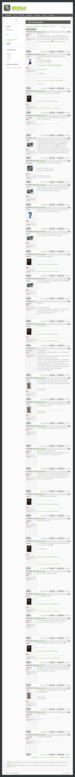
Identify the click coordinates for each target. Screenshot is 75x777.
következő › (62, 757)
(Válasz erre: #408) (40, 449)
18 (56, 757)
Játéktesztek (29, 15)
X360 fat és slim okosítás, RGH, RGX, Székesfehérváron (48, 108)
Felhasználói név (10, 30)
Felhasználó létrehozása (12, 39)
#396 (69, 138)
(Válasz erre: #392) (40, 54)
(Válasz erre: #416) (40, 641)
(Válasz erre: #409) (40, 471)
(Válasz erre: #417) (40, 665)
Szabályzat (51, 15)
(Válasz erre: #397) (40, 185)
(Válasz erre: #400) (40, 254)
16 (52, 757)
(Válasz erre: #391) (40, 32)
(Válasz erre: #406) (40, 402)
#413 (69, 541)
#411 (69, 494)
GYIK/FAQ (21, 15)
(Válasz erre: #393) (40, 91)
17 (54, 757)
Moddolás (38, 19)
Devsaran (68, 773)
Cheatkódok (37, 15)
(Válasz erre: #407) (40, 426)
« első (32, 757)
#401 (69, 254)
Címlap (27, 19)
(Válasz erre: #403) (40, 324)
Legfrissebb (8, 15)
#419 (69, 688)
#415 (69, 594)
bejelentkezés (45, 26)
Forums (30, 19)
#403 (69, 301)
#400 (69, 231)
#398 (69, 185)
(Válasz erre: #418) (40, 688)
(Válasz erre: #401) (40, 278)
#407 (69, 402)
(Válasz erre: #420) (40, 735)
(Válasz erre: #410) (40, 494)
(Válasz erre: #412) (40, 541)
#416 (69, 618)
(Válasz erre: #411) (40, 518)
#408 (69, 426)
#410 (69, 471)
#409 (69, 449)
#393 (69, 54)
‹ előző (36, 757)
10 (41, 757)
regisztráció (37, 26)
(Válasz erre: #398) (40, 207)
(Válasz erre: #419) (40, 712)
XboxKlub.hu (15, 773)
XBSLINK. (44, 390)
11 (43, 757)
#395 (69, 115)
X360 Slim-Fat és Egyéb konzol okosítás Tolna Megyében (48, 80)
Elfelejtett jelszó (10, 40)
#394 (69, 91)
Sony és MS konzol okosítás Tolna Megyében (48, 65)
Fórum (15, 15)
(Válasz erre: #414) (40, 594)
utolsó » (68, 757)
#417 (69, 641)
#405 (69, 348)
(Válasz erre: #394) (40, 115)
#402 (69, 278)
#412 (69, 518)
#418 (69, 665)
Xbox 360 (34, 19)
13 (47, 757)
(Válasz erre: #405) (40, 378)
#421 (69, 735)
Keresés (44, 15)
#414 (69, 571)
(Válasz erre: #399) (40, 231)
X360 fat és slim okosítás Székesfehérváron (48, 101)
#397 (69, 161)
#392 (69, 32)
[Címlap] (15, 10)
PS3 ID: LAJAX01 (41, 69)
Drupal (13, 766)
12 (45, 757)
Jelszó (7, 34)
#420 (69, 712)
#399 (69, 207)
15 (50, 757)
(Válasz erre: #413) (40, 571)
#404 (69, 324)
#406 (69, 378)
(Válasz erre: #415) (40, 618)
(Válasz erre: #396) (40, 161)
